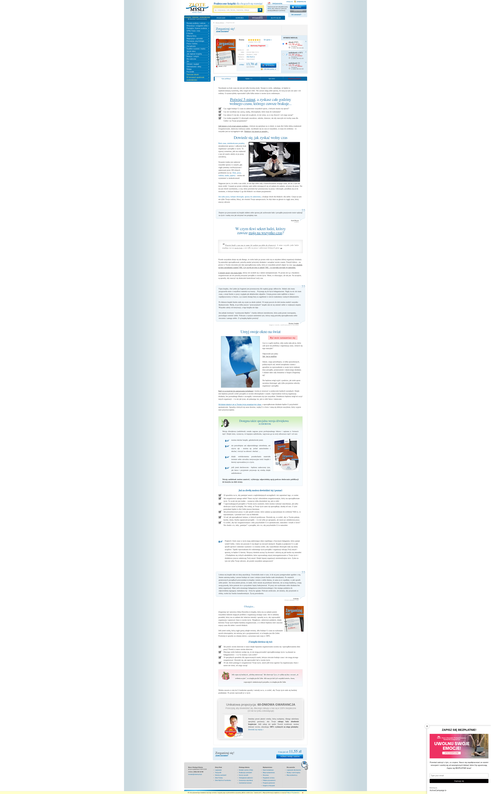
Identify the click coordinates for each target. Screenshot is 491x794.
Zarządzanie (198, 46)
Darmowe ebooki (198, 74)
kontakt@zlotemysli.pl (195, 774)
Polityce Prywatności (292, 792)
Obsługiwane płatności (246, 778)
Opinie (248, 79)
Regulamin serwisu (269, 778)
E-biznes (198, 33)
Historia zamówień (220, 775)
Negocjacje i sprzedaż (198, 38)
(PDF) (296, 45)
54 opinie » (268, 40)
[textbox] (236, 10)
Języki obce (198, 51)
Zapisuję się (459, 781)
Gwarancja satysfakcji (246, 780)
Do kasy (298, 7)
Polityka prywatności (269, 780)
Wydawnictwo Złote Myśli (197, 8)
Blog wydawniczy (292, 775)
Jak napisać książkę (198, 54)
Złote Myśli (250, 57)
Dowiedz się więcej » (256, 730)
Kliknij (269, 8)
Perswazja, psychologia (198, 41)
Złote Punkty (219, 778)
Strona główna (219, 22)
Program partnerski (269, 783)
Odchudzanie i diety (198, 67)
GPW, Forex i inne (198, 31)
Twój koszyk (275, 3)
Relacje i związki (198, 56)
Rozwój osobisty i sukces (198, 23)
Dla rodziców (198, 59)
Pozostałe (198, 72)
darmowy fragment (257, 46)
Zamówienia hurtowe (245, 783)
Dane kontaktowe (268, 770)
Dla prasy (266, 775)
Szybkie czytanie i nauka (198, 49)
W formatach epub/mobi (198, 77)
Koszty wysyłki (243, 775)
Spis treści (272, 79)
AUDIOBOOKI (198, 80)
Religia (198, 69)
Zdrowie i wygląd (198, 64)
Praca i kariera (198, 44)
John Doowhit (222, 32)
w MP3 (296, 55)
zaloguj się (289, 1)
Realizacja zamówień (245, 772)
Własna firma (198, 36)
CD (296, 66)
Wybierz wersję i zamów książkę (289, 756)
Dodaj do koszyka (268, 65)
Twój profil (218, 772)
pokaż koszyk (298, 11)
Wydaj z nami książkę (293, 772)
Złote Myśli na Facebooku (223, 780)
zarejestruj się (301, 1)
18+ (198, 61)
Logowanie (218, 770)
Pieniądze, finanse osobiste (198, 28)
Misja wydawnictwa (269, 772)
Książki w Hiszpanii (269, 785)
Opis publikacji (226, 79)
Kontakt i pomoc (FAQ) (246, 770)
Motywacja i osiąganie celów (198, 26)
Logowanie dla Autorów (294, 770)
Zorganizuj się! (225, 29)
